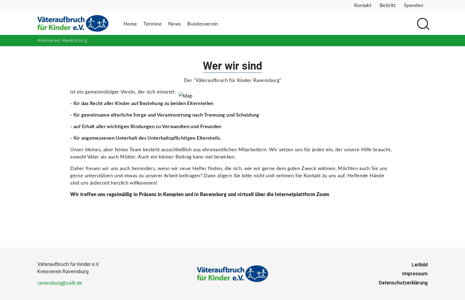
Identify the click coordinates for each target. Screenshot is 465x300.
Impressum (415, 273)
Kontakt (362, 5)
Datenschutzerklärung (403, 282)
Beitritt (387, 5)
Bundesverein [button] (202, 24)
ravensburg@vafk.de (59, 283)
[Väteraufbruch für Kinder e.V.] (72, 23)
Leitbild (420, 265)
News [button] (174, 24)
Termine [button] (152, 24)
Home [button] (130, 24)
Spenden (414, 5)
